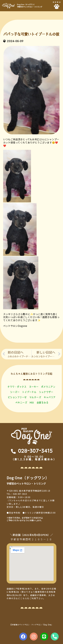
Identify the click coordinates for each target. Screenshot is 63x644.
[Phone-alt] (55, 636)
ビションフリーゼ (17, 397)
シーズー (14, 392)
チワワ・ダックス (16, 386)
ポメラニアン (48, 386)
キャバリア (49, 397)
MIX (32, 402)
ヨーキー (33, 386)
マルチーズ (35, 397)
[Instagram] (34, 636)
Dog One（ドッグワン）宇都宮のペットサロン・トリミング (29, 5)
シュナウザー (46, 392)
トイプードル (29, 392)
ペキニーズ (21, 402)
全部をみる (42, 402)
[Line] (44, 636)
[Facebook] (23, 636)
